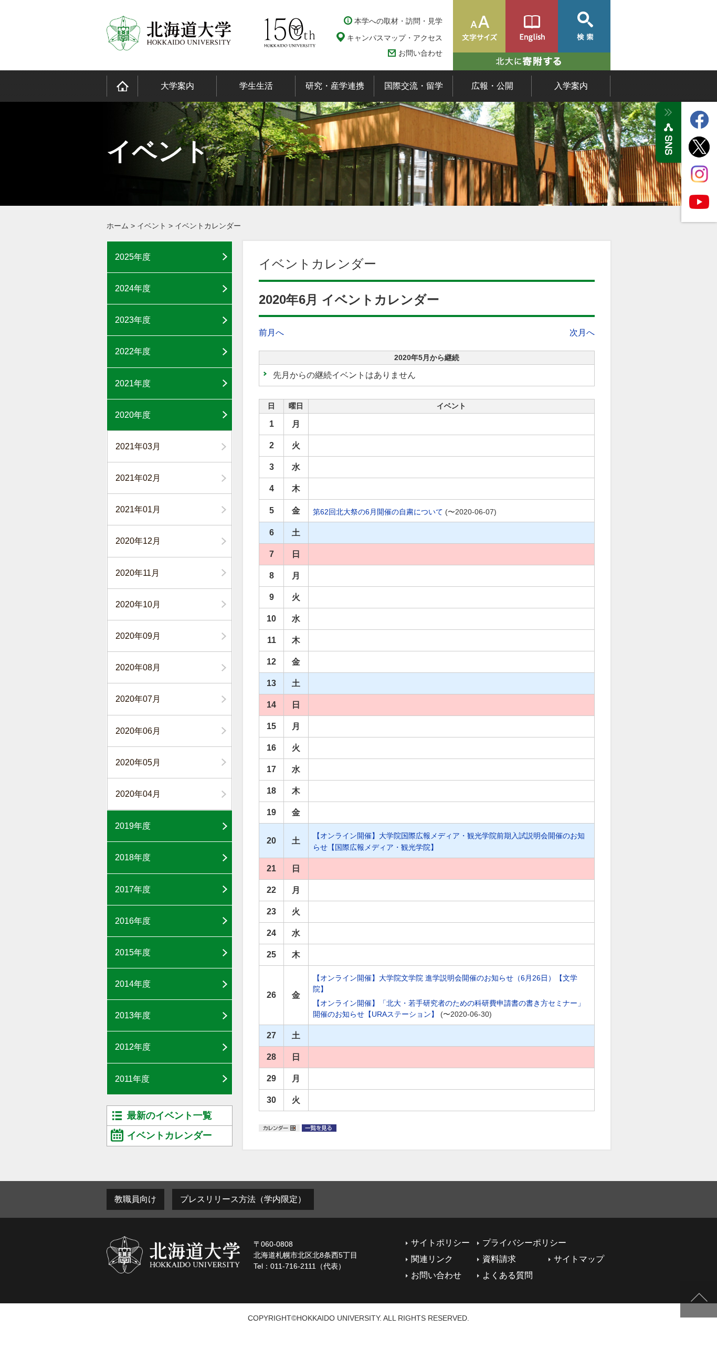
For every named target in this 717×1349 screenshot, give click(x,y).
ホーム (118, 226)
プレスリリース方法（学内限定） (243, 1199)
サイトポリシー (440, 1242)
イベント (151, 226)
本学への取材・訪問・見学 (398, 21)
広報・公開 (492, 85)
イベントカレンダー (208, 226)
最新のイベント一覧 (169, 1115)
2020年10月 (138, 604)
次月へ (582, 332)
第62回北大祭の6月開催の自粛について (378, 512)
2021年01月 (138, 509)
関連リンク (432, 1259)
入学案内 (571, 85)
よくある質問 (507, 1275)
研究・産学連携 (334, 85)
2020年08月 (138, 667)
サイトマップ (579, 1259)
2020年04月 (138, 793)
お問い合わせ (420, 53)
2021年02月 (138, 477)
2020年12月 (138, 540)
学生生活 (256, 85)
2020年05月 (138, 762)
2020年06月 (138, 730)
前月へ (271, 332)
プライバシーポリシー (524, 1242)
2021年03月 (138, 446)
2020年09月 (138, 635)
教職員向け (135, 1199)
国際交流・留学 (413, 85)
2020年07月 (138, 698)
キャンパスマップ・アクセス (394, 38)
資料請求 (499, 1259)
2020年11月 (137, 572)
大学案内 (177, 85)
